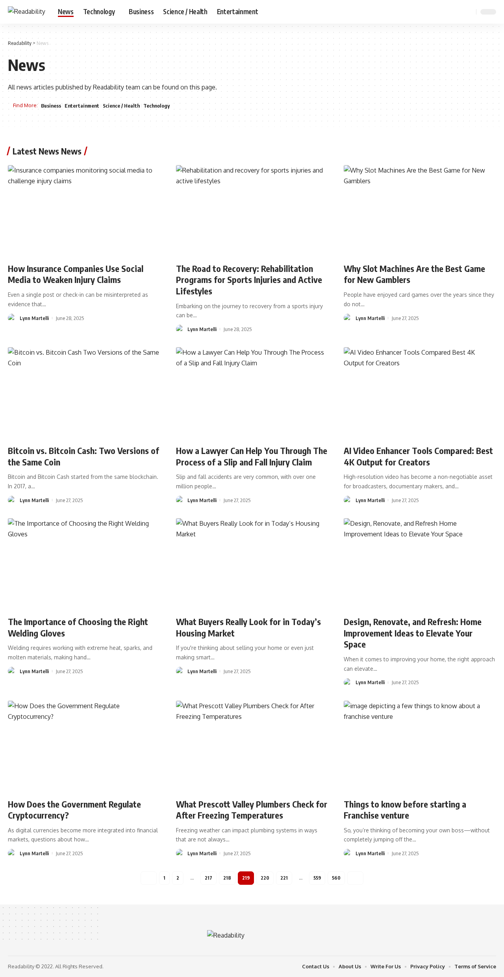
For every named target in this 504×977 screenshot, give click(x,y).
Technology (156, 105)
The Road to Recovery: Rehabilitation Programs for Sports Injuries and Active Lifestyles (249, 279)
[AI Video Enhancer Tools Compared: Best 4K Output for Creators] (420, 393)
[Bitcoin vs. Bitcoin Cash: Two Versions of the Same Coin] (84, 393)
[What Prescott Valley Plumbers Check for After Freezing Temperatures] (252, 746)
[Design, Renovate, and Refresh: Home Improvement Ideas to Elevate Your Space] (420, 564)
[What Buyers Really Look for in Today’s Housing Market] (252, 564)
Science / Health (121, 105)
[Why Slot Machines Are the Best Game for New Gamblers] (420, 211)
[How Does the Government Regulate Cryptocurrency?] (84, 746)
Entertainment (82, 105)
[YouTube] (449, 11)
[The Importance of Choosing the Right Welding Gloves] (84, 564)
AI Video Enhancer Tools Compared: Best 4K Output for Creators (418, 456)
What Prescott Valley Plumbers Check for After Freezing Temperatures (251, 809)
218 (227, 878)
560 (336, 878)
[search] (469, 12)
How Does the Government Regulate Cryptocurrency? (74, 809)
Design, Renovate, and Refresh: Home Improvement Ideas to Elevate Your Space (413, 632)
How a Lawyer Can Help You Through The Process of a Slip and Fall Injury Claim (251, 456)
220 (265, 878)
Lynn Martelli (34, 318)
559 (317, 878)
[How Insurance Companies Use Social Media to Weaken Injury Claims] (84, 211)
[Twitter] (440, 11)
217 (208, 878)
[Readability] (26, 11)
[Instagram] (457, 11)
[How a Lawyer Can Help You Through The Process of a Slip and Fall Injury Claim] (252, 393)
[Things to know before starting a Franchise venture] (420, 746)
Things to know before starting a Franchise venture (405, 809)
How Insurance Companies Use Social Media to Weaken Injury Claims (75, 274)
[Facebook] (431, 11)
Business (51, 105)
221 (284, 878)
